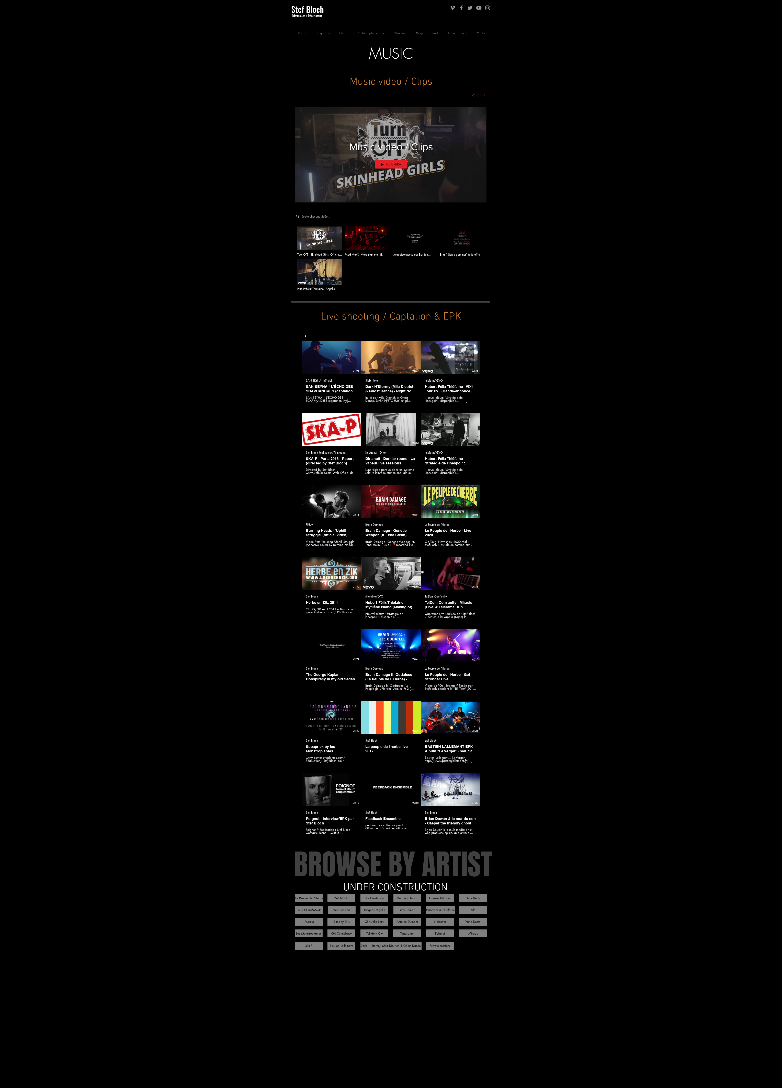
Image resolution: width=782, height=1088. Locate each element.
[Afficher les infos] (483, 95)
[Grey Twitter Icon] (470, 8)
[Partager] (473, 95)
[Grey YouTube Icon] (479, 8)
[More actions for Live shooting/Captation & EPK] (307, 335)
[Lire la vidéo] (331, 357)
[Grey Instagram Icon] (487, 8)
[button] (341, 34)
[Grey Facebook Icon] (461, 8)
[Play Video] (319, 240)
